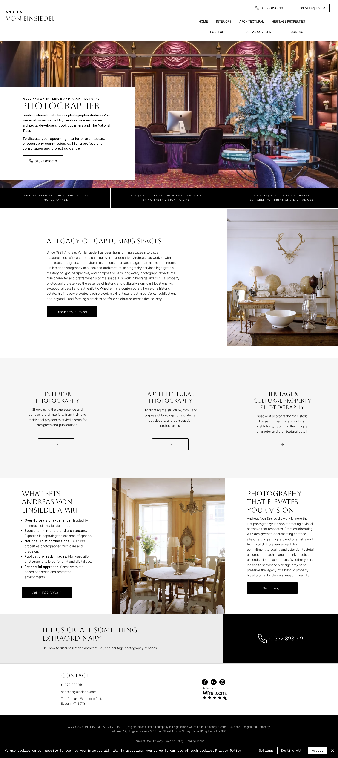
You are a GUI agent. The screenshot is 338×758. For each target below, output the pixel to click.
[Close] (332, 750)
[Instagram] (222, 682)
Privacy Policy (228, 750)
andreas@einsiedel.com (79, 692)
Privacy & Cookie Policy (168, 741)
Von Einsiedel (30, 18)
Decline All (291, 750)
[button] (312, 8)
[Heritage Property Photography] (282, 444)
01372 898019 (72, 685)
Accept (317, 750)
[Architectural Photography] (170, 444)
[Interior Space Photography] (56, 444)
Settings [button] (266, 750)
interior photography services (74, 268)
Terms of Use (142, 741)
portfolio (109, 299)
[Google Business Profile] (214, 682)
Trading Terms (195, 741)
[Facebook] (205, 682)
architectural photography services (129, 268)
